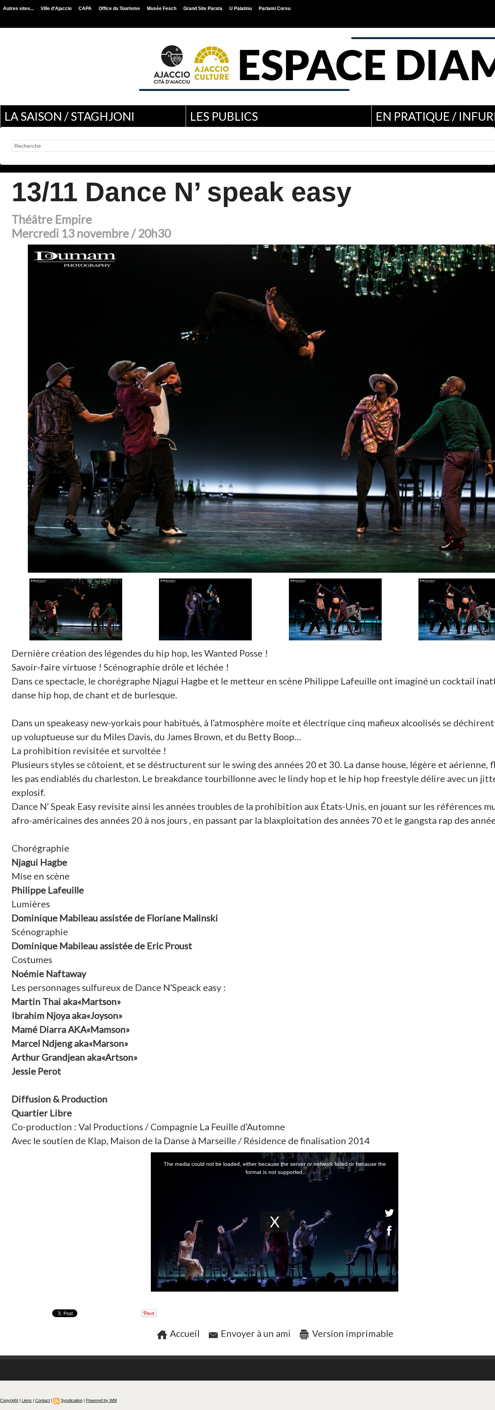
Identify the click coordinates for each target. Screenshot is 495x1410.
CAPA (86, 8)
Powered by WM (101, 1400)
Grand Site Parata (203, 8)
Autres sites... (19, 8)
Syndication (71, 1400)
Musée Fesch (162, 8)
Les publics (224, 116)
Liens (27, 1400)
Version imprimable (351, 1333)
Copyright (9, 1400)
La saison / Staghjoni (69, 116)
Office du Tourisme (120, 8)
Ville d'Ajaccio (57, 8)
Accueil (184, 1333)
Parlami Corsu (274, 8)
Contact (42, 1400)
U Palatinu (241, 8)
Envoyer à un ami (255, 1333)
